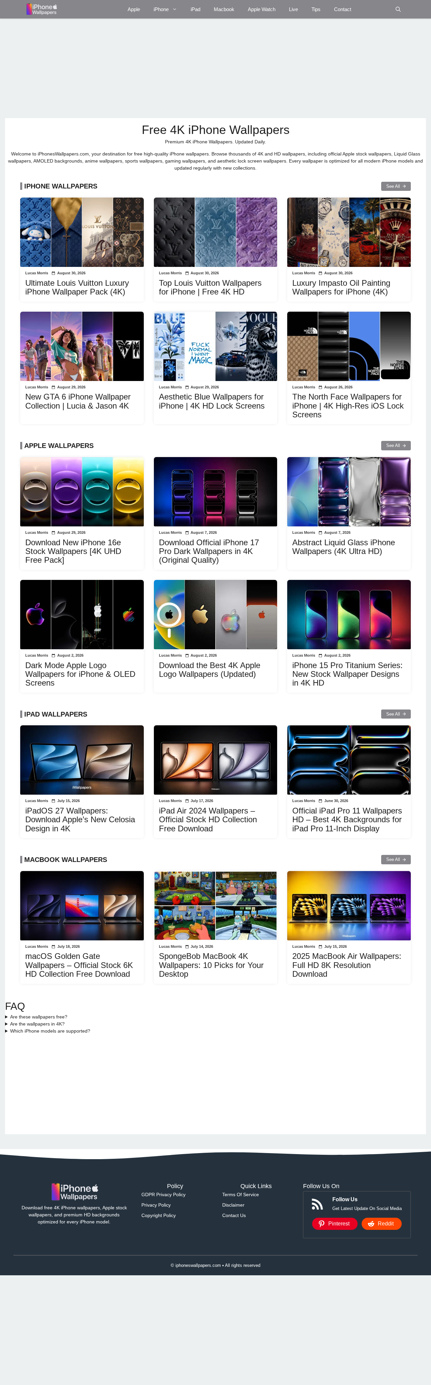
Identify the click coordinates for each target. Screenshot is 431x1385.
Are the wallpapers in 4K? (37, 1024)
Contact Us (234, 1215)
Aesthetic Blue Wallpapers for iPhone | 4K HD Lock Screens (212, 401)
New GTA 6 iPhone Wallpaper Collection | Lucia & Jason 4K (78, 401)
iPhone (161, 9)
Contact (342, 9)
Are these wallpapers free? (38, 1016)
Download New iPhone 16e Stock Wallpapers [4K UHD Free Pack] (73, 551)
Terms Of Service (240, 1194)
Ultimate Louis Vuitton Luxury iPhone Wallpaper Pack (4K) (77, 287)
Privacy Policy (156, 1205)
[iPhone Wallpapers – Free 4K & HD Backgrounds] (41, 9)
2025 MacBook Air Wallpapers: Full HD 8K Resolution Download (346, 964)
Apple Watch (261, 9)
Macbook (224, 9)
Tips (316, 9)
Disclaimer (233, 1205)
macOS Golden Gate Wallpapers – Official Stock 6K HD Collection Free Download (79, 964)
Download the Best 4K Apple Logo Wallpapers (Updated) (209, 670)
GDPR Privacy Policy (163, 1194)
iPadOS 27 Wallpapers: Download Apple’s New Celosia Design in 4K (80, 819)
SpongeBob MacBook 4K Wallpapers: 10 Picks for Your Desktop (211, 964)
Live (293, 9)
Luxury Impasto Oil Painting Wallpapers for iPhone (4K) (341, 287)
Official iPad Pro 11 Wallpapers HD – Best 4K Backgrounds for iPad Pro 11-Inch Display (347, 819)
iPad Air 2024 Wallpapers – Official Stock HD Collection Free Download (208, 819)
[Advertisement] (207, 68)
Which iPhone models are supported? (50, 1031)
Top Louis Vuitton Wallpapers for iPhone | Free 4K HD (210, 287)
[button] (398, 9)
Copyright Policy (158, 1215)
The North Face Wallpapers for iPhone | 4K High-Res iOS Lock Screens (348, 405)
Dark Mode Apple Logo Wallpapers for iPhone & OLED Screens (80, 674)
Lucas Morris (36, 273)
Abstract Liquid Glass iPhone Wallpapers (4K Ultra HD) (343, 547)
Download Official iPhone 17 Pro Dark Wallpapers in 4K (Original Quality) (209, 551)
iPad (195, 9)
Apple (134, 9)
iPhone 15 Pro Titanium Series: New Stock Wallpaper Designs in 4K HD (347, 674)
